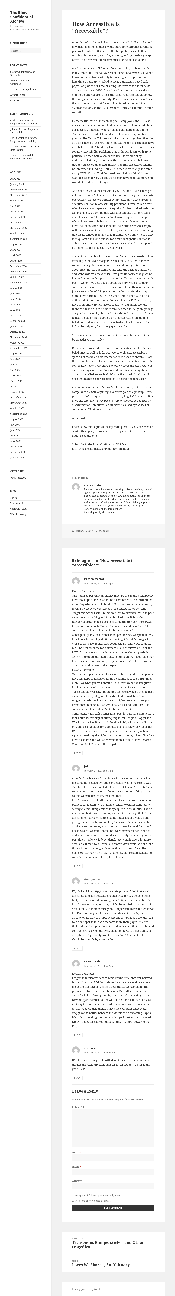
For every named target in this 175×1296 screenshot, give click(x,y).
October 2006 (17, 408)
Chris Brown (16, 120)
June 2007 (15, 364)
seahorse (90, 1048)
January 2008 (17, 326)
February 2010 (17, 217)
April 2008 (15, 309)
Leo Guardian (17, 137)
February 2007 (17, 386)
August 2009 (16, 244)
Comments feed (18, 508)
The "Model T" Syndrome (23, 89)
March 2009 (16, 260)
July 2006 (15, 424)
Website (77, 1181)
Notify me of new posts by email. (92, 1200)
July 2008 (15, 293)
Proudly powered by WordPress (89, 1289)
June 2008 (15, 298)
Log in (13, 497)
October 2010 (17, 200)
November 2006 (18, 402)
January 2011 (17, 184)
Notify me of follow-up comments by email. (98, 1195)
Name (76, 1152)
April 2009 (15, 255)
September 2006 (18, 413)
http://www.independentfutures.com (94, 800)
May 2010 (15, 206)
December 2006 (18, 397)
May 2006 (15, 435)
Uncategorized (18, 477)
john (12, 129)
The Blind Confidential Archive (21, 17)
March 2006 (16, 446)
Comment (15, 100)
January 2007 (17, 391)
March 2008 (16, 315)
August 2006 (16, 419)
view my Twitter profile (133, 505)
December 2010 (18, 189)
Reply (77, 753)
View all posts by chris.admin (99, 512)
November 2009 (18, 227)
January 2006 (17, 457)
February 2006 (17, 452)
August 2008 (16, 288)
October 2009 (17, 233)
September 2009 (18, 238)
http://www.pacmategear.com (111, 891)
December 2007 (18, 331)
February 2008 (17, 320)
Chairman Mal (94, 579)
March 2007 (16, 380)
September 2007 (18, 348)
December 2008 (18, 266)
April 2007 (15, 375)
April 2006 (15, 441)
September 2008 (18, 282)
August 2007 (16, 353)
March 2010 (16, 211)
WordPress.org (18, 514)
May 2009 (15, 249)
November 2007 (18, 337)
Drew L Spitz (93, 961)
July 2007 (15, 359)
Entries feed (16, 503)
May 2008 (15, 304)
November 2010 (18, 195)
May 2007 (15, 370)
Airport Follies (17, 94)
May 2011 (15, 178)
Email (76, 1166)
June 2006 (15, 430)
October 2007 (17, 342)
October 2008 (17, 277)
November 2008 (18, 271)
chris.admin (103, 530)
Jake (87, 766)
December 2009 (18, 222)
